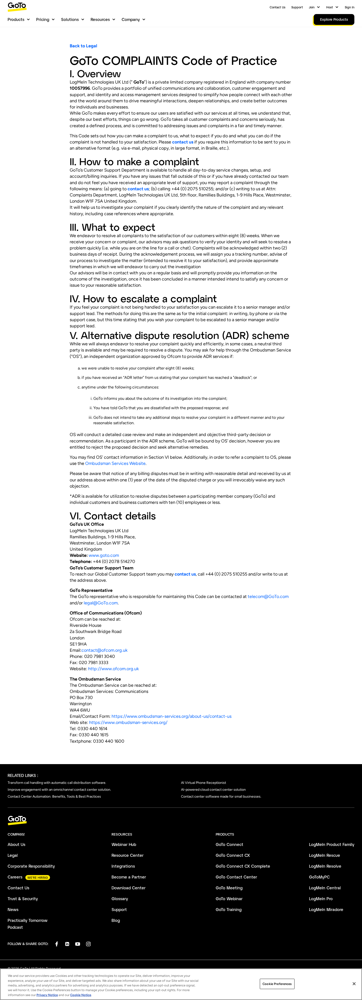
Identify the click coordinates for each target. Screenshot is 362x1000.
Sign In (349, 7)
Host (329, 7)
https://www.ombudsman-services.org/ (128, 722)
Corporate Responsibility (31, 866)
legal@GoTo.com (101, 603)
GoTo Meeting (229, 887)
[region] (181, 984)
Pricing (42, 19)
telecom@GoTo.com (268, 596)
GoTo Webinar (229, 898)
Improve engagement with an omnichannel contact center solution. (59, 790)
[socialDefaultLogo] (56, 944)
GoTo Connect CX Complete (243, 866)
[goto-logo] (181, 821)
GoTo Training (229, 909)
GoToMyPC (319, 877)
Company (131, 19)
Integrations (123, 866)
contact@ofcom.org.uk (105, 650)
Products (16, 19)
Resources (100, 19)
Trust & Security (23, 898)
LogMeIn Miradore (326, 909)
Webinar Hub (124, 844)
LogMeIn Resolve (325, 866)
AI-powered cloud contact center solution (213, 790)
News (13, 909)
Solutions (70, 19)
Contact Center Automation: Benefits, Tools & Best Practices (54, 796)
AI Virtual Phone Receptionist (203, 783)
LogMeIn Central (325, 887)
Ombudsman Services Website (115, 463)
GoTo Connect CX (233, 855)
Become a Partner (129, 877)
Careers (15, 877)
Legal (13, 855)
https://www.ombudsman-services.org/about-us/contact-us (171, 716)
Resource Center (128, 855)
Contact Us (277, 7)
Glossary (120, 898)
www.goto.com (103, 555)
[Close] (354, 983)
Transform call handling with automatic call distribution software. (57, 783)
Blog (116, 920)
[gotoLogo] (17, 7)
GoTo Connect (229, 844)
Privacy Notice (47, 995)
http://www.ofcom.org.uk (113, 668)
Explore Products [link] (334, 19)
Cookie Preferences (277, 984)
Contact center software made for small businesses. (221, 796)
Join (311, 7)
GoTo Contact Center (236, 877)
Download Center (129, 887)
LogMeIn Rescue (324, 855)
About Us (16, 844)
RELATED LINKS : (23, 775)
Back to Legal (83, 46)
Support (297, 7)
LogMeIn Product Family (331, 844)
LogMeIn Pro (321, 898)
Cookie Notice (80, 995)
